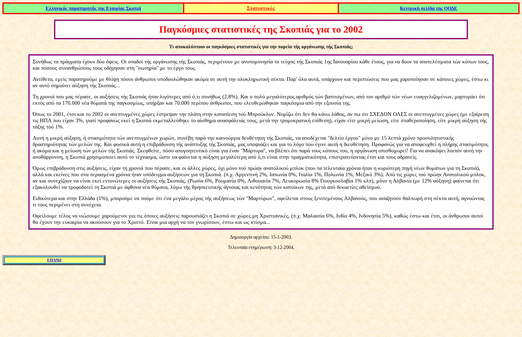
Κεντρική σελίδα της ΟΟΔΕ (428, 8)
